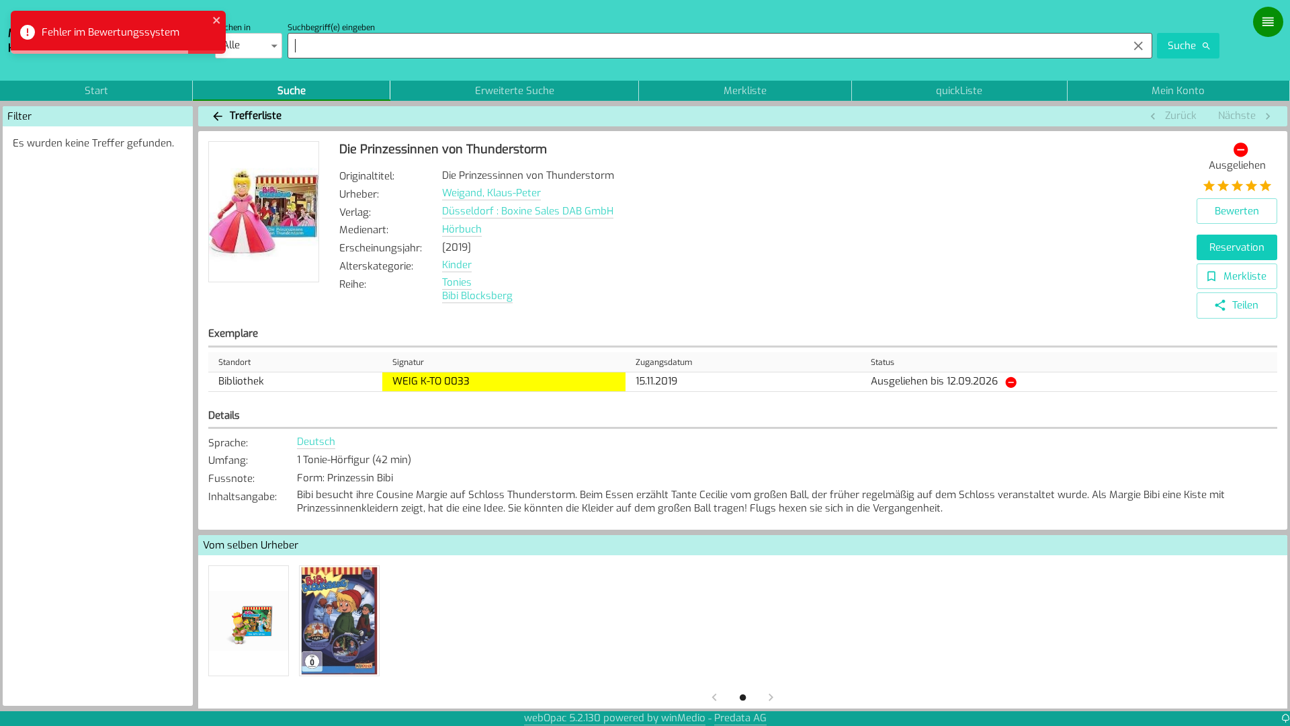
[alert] (118, 32)
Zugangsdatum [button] (664, 362)
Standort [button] (234, 362)
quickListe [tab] (959, 90)
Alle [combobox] (231, 45)
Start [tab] (96, 90)
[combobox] (704, 46)
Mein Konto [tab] (1178, 90)
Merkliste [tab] (745, 90)
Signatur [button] (408, 362)
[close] (217, 22)
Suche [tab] (291, 90)
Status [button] (882, 362)
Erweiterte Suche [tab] (514, 90)
